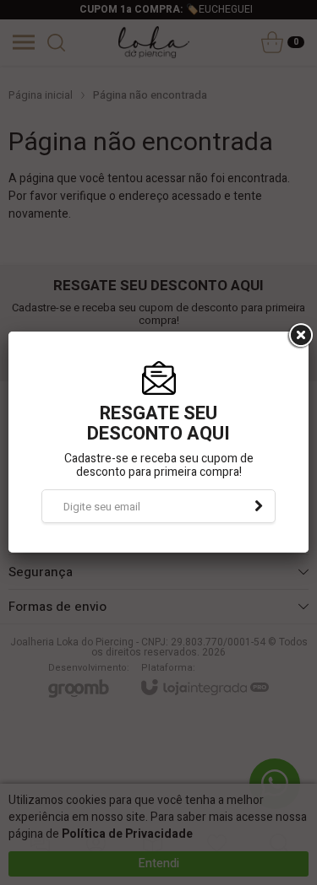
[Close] (299, 336)
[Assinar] (259, 506)
